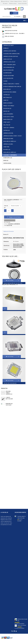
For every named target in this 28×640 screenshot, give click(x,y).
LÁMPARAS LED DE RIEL (8, 133)
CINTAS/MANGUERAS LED (8, 67)
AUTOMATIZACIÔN (7, 72)
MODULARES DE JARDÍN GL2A (9, 152)
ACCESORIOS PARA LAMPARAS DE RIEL (11, 53)
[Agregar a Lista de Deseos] (18, 280)
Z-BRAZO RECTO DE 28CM (9, 398)
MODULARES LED (7, 89)
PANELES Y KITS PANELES (8, 105)
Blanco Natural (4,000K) (18, 245)
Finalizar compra (13, 3)
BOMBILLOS (5, 48)
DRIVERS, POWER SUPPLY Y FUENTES (11, 83)
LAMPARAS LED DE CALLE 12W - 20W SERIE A (14, 33)
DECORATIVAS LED (7, 108)
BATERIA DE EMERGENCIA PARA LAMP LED (12, 86)
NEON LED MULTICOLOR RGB (11, 30)
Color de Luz (6, 206)
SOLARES (5, 81)
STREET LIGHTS (6, 122)
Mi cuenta (5, 3)
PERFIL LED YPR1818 (9, 36)
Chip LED (8, 225)
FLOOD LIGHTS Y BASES (8, 116)
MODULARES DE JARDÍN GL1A (9, 141)
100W (14, 249)
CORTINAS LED (6, 94)
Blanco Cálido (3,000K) (18, 244)
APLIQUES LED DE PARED (8, 75)
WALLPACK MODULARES (8, 70)
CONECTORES (6, 146)
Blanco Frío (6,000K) (17, 247)
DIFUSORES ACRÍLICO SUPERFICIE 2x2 (9, 393)
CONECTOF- (6, 100)
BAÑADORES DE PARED (8, 138)
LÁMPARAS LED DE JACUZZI (9, 62)
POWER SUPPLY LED (7, 157)
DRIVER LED (5, 160)
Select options (10, 280)
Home (5, 199)
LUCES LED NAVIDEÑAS (8, 114)
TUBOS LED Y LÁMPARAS (8, 127)
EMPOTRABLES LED (7, 97)
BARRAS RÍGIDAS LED (7, 119)
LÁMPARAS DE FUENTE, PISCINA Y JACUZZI (12, 135)
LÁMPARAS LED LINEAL (8, 144)
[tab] (14, 231)
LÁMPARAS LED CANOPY (8, 45)
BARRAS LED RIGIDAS (7, 103)
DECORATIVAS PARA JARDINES (9, 92)
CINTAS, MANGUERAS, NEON (9, 64)
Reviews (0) (5, 234)
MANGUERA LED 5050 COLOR (9, 404)
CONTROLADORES (7, 163)
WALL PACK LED (6, 125)
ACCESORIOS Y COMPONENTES (10, 155)
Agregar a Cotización (9, 220)
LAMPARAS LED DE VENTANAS (9, 51)
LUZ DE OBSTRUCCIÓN (8, 78)
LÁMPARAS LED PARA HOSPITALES (10, 56)
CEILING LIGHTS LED (7, 59)
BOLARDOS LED (6, 149)
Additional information (8, 231)
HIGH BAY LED (6, 111)
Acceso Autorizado (22, 3)
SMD (11, 225)
